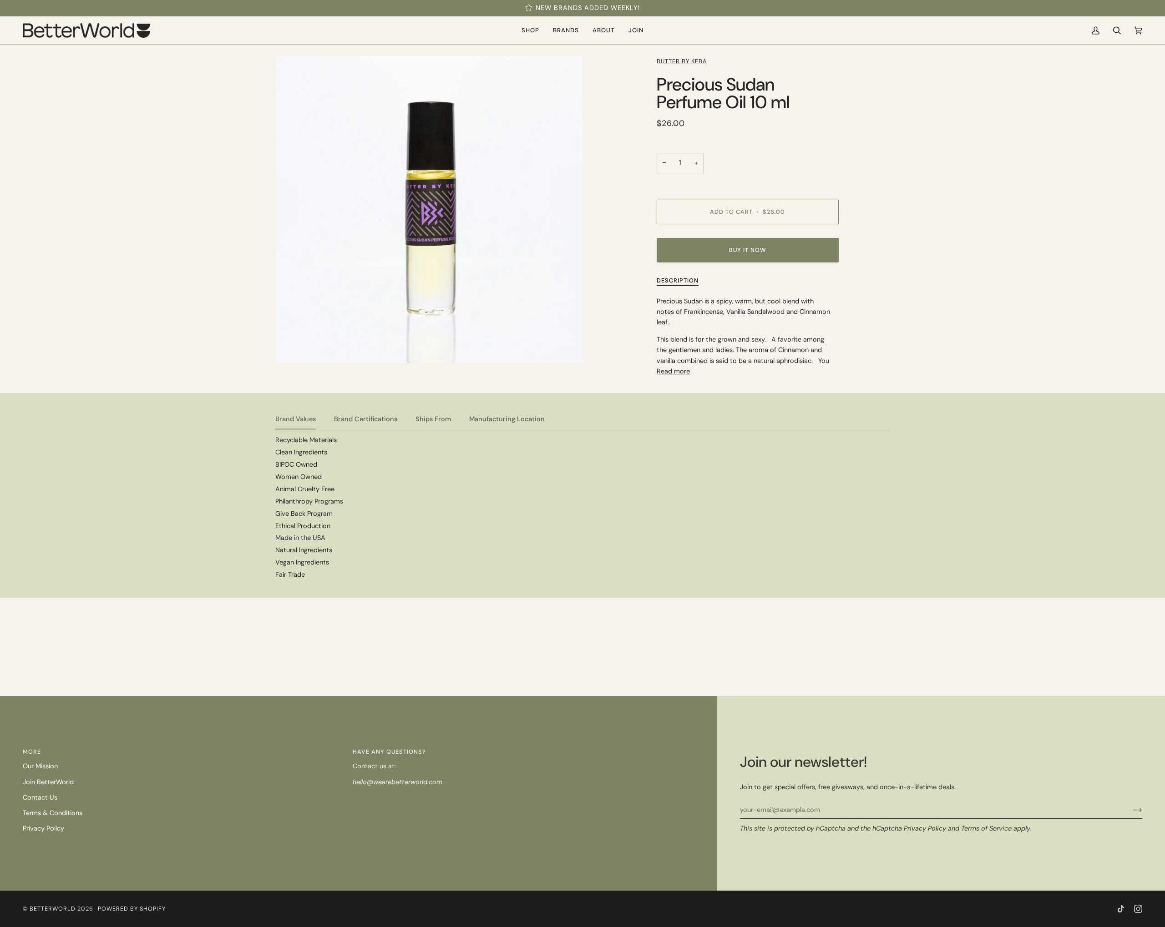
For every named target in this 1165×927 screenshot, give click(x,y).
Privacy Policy (925, 828)
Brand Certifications (365, 419)
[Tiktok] (1121, 909)
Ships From (433, 419)
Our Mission (40, 766)
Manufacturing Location (507, 419)
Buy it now (747, 250)
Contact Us (40, 797)
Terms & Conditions (52, 813)
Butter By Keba (682, 61)
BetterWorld (53, 908)
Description (678, 280)
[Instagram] (1138, 909)
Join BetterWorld (48, 782)
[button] (530, 30)
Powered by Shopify (132, 908)
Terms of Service (986, 828)
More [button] (32, 752)
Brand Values (295, 419)
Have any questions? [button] (389, 752)
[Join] (1130, 810)
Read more (673, 371)
